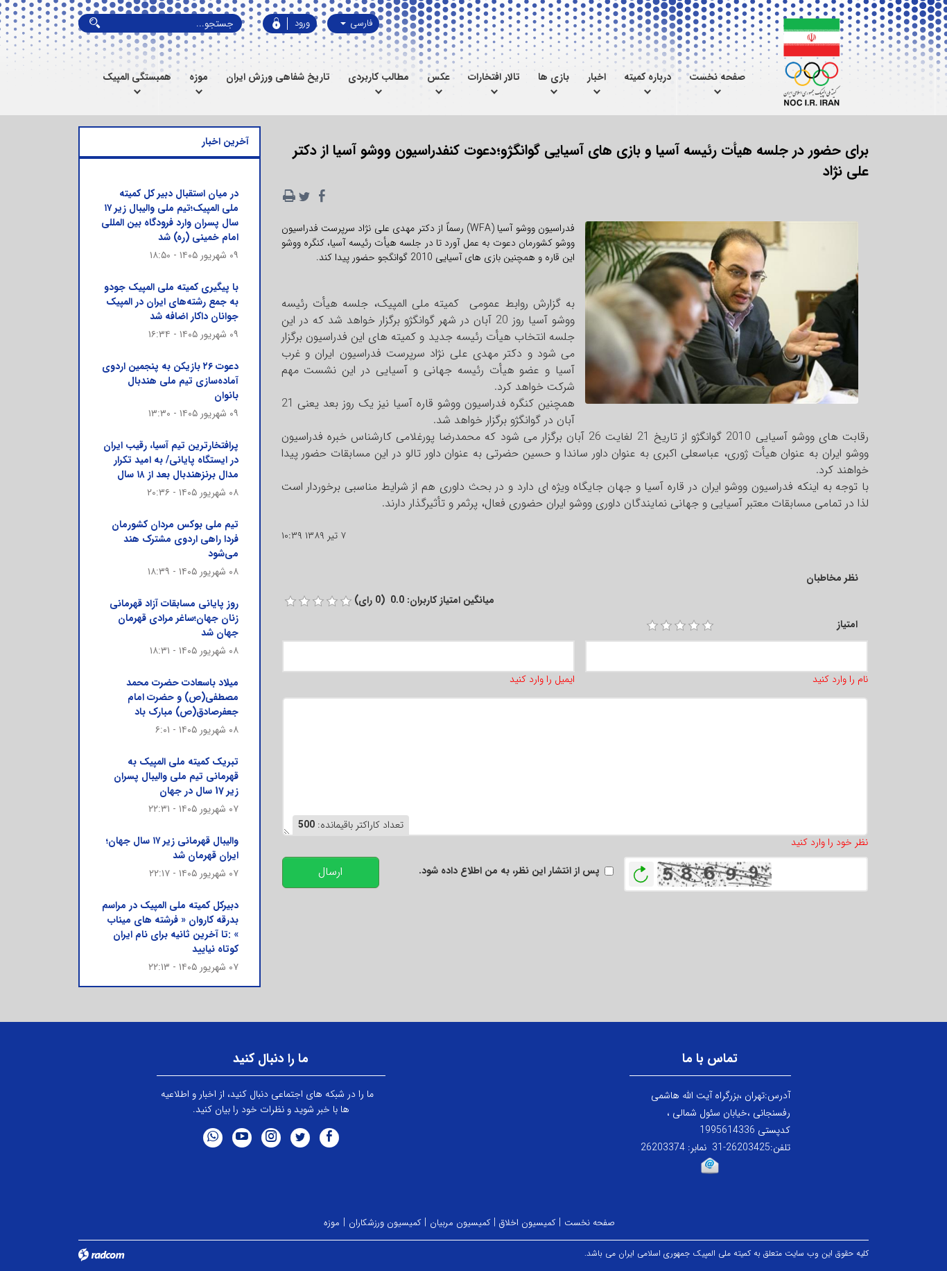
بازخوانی (641, 870)
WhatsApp (213, 1138)
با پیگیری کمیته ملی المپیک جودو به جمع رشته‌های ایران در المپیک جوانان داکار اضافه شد (171, 302)
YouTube (242, 1138)
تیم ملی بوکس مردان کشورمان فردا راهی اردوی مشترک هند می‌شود (175, 539)
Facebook (329, 1138)
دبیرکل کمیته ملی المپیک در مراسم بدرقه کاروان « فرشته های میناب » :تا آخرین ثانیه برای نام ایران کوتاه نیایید (170, 927)
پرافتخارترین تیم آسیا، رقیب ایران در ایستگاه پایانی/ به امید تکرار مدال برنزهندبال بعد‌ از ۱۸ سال (170, 460)
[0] (290, 601)
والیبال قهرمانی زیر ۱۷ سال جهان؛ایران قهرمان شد (172, 848)
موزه (332, 1222)
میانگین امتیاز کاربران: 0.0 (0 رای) (424, 600)
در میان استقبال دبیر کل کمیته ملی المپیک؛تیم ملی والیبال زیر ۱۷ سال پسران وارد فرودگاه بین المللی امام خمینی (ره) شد (169, 215)
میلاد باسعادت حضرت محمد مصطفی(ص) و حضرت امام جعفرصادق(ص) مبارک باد (182, 697)
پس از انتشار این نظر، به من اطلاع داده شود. (509, 871)
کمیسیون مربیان (460, 1222)
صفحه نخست (589, 1222)
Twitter (300, 1138)
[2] (666, 626)
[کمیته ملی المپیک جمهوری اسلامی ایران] (811, 62)
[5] (708, 626)
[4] (694, 626)
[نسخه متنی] (289, 196)
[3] (680, 626)
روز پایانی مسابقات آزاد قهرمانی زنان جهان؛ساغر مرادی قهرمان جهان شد (174, 618)
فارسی (359, 23)
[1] (652, 626)
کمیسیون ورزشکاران (385, 1222)
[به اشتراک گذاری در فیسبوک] (322, 196)
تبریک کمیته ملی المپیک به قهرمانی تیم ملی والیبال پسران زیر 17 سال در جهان (176, 776)
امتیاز (847, 624)
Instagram (271, 1138)
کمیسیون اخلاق (527, 1222)
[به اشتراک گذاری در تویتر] (304, 196)
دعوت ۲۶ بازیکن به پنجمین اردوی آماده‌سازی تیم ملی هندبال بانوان (170, 381)
